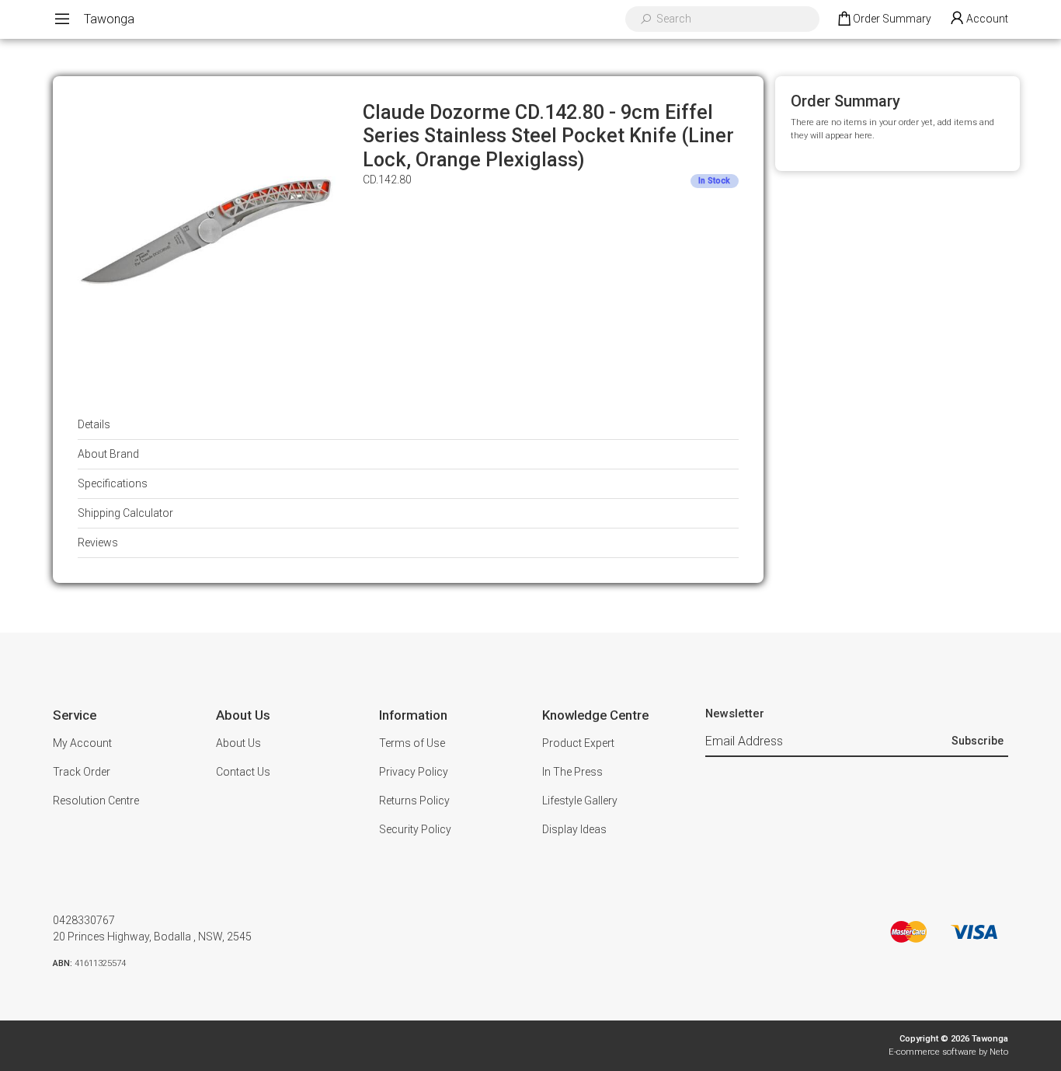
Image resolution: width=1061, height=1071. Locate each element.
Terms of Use (412, 743)
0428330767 (84, 920)
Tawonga (109, 19)
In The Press (572, 772)
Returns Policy (414, 800)
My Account (82, 743)
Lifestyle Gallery (579, 800)
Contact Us (243, 772)
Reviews (98, 542)
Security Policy (415, 829)
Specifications (113, 483)
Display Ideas (574, 829)
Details (94, 424)
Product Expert (578, 743)
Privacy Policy (413, 772)
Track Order (81, 772)
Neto (999, 1052)
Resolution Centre (96, 800)
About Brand (108, 454)
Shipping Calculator (125, 513)
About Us (238, 743)
